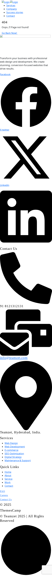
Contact (10, 15)
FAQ (2, 491)
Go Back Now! (9, 33)
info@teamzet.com (14, 358)
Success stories (14, 12)
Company (11, 9)
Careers (4, 495)
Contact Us (6, 499)
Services (10, 5)
